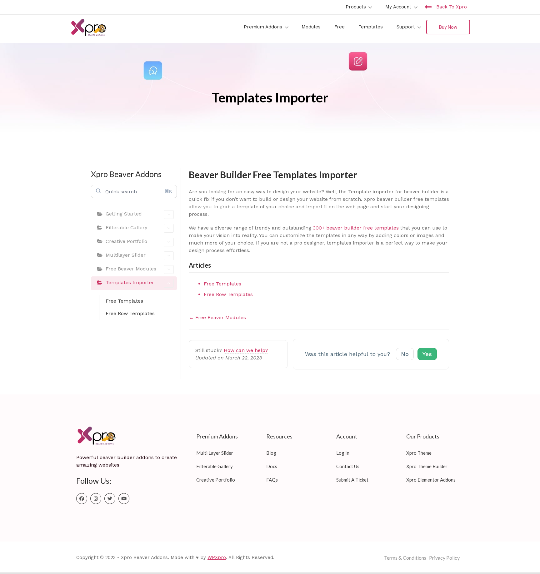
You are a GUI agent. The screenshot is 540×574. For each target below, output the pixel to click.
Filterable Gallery (126, 227)
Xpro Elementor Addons (431, 479)
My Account (398, 7)
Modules (311, 27)
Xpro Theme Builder (427, 466)
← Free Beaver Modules (217, 317)
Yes (427, 354)
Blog (271, 453)
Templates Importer (130, 282)
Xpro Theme (419, 453)
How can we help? (246, 350)
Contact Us (347, 466)
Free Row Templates (130, 313)
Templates (370, 27)
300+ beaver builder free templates (356, 228)
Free (339, 27)
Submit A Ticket (352, 479)
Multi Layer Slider (214, 453)
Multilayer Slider (126, 255)
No (405, 354)
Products (356, 7)
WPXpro (217, 557)
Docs (271, 466)
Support (406, 27)
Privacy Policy (444, 558)
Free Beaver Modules (131, 269)
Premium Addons (263, 27)
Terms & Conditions (405, 558)
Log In (342, 453)
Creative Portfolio (126, 241)
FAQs (272, 479)
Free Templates (124, 301)
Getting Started (124, 214)
